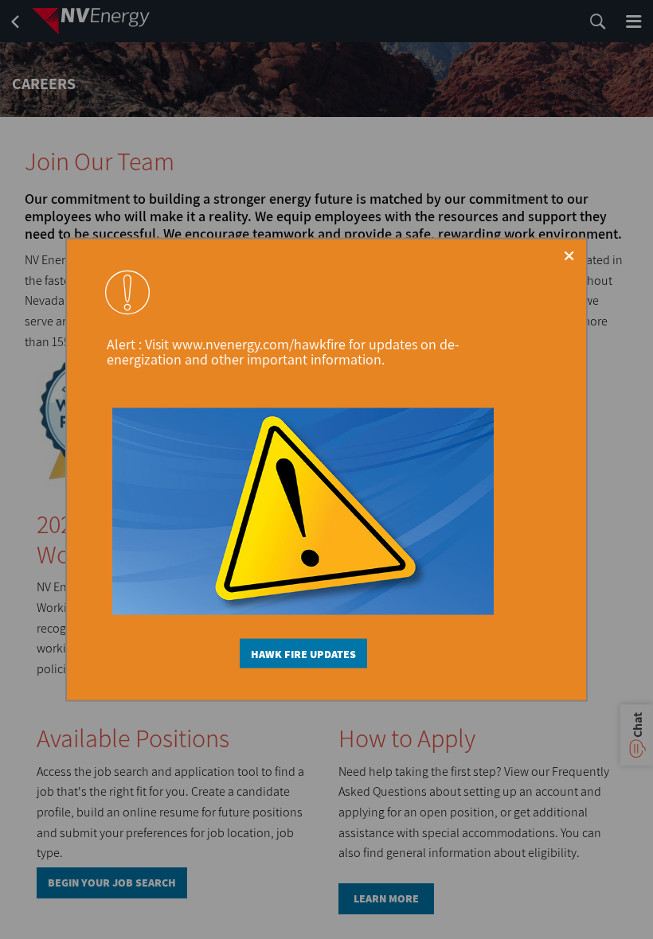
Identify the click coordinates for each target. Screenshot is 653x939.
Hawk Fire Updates (303, 653)
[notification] (127, 292)
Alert (123, 344)
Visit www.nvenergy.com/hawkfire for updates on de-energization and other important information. (283, 351)
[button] (569, 256)
